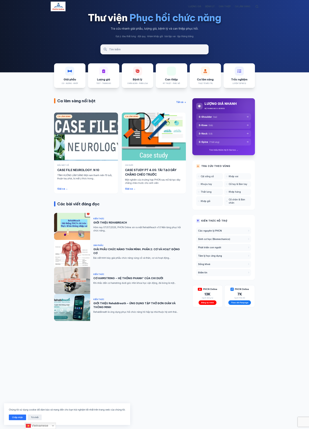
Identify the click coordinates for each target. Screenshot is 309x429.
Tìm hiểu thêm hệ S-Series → (223, 150)
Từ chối (34, 417)
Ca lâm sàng (242, 6)
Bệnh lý (210, 6)
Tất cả (180, 102)
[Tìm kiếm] (257, 6)
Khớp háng (235, 191)
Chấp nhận (17, 417)
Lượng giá (194, 6)
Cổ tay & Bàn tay (238, 184)
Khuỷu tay (206, 184)
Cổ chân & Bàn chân (237, 201)
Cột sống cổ (207, 176)
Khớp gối (205, 201)
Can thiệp (225, 6)
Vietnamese (39, 425)
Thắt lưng (206, 191)
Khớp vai (233, 176)
